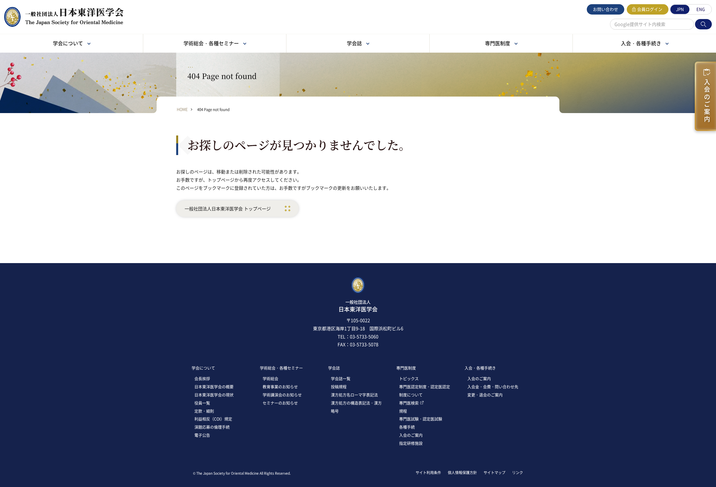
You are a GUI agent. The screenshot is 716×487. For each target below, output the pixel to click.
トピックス (409, 378)
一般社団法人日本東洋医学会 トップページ (228, 208)
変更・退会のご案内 (485, 394)
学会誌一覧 (340, 378)
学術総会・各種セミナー (281, 368)
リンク (517, 472)
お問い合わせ (605, 9)
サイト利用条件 (428, 472)
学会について (203, 368)
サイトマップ (494, 472)
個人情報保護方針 (462, 472)
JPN (680, 9)
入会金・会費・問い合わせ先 (492, 386)
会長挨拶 (202, 378)
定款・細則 (204, 411)
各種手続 (407, 427)
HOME (182, 109)
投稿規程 (339, 386)
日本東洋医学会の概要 (214, 386)
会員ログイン (649, 9)
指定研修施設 (411, 443)
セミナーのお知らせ (280, 403)
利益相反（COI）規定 (213, 419)
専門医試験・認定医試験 (420, 419)
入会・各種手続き (480, 368)
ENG (700, 9)
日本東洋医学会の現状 (214, 394)
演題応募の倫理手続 (212, 427)
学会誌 (334, 368)
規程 (403, 411)
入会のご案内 (707, 99)
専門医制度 (406, 368)
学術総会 (270, 378)
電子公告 (202, 435)
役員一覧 (202, 403)
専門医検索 (409, 403)
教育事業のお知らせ (280, 386)
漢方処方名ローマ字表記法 (354, 394)
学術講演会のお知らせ (282, 394)
